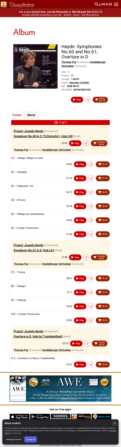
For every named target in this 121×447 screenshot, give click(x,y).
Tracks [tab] (16, 115)
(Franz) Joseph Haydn (28, 131)
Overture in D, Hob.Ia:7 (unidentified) (38, 336)
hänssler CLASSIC (79, 82)
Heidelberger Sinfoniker (56, 149)
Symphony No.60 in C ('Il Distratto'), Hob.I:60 (43, 136)
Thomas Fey (68, 62)
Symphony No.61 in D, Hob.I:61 (34, 250)
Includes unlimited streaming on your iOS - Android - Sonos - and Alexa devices (60, 15)
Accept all (30, 439)
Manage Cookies (13, 439)
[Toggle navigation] (116, 4)
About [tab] (31, 115)
